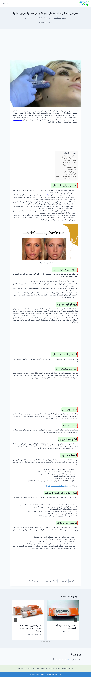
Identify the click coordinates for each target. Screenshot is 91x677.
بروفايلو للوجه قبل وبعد (69, 160)
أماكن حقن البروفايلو (70, 171)
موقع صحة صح (17, 120)
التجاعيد (45, 195)
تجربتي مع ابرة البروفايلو (69, 155)
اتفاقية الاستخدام (54, 668)
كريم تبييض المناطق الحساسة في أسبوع (58, 486)
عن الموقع (44, 668)
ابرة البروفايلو (73, 581)
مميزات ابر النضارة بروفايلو (68, 158)
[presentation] (63, 610)
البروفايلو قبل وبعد (71, 174)
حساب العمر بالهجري (32, 668)
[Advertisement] (45, 46)
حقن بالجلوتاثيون (71, 167)
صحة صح (48, 674)
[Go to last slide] (75, 620)
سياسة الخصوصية (67, 668)
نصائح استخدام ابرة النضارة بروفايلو (66, 176)
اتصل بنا (21, 668)
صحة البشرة (57, 18)
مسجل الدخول (66, 659)
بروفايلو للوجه (63, 581)
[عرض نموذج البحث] (8, 3)
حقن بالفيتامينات (71, 169)
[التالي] (15, 620)
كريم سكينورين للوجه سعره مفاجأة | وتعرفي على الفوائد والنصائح (30, 628)
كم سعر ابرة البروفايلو (70, 178)
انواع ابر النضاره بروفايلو (69, 162)
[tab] (47, 641)
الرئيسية (64, 18)
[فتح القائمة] (3, 3)
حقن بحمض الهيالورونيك (69, 165)
